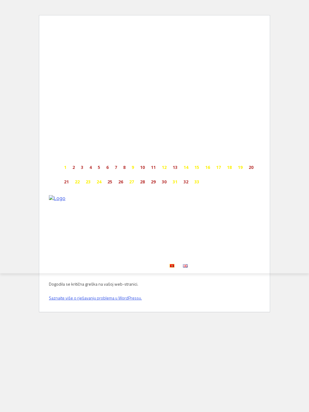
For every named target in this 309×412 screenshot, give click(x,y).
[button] (253, 250)
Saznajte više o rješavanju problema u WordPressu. (95, 298)
